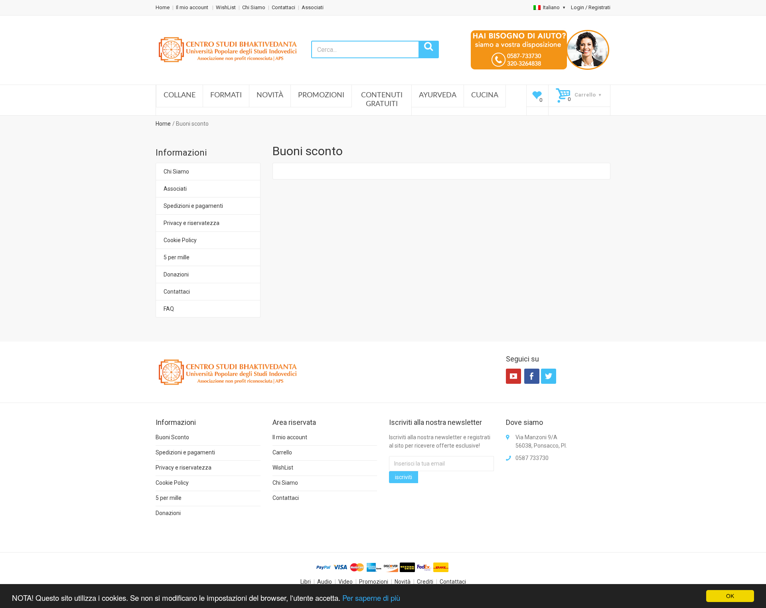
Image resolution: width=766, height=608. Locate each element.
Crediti (425, 581)
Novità (270, 95)
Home (163, 7)
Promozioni (321, 95)
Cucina (484, 95)
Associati (313, 7)
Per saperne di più (371, 597)
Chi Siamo (253, 7)
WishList (226, 7)
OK (730, 596)
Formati (226, 95)
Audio (324, 581)
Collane (179, 95)
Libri (305, 581)
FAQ (169, 309)
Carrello (282, 452)
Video (345, 581)
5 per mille (177, 257)
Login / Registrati (590, 7)
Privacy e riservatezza (191, 223)
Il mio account (192, 7)
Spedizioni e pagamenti (193, 206)
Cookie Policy (180, 240)
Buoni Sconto (172, 437)
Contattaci (283, 7)
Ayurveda (437, 95)
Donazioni (176, 274)
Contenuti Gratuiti (382, 100)
